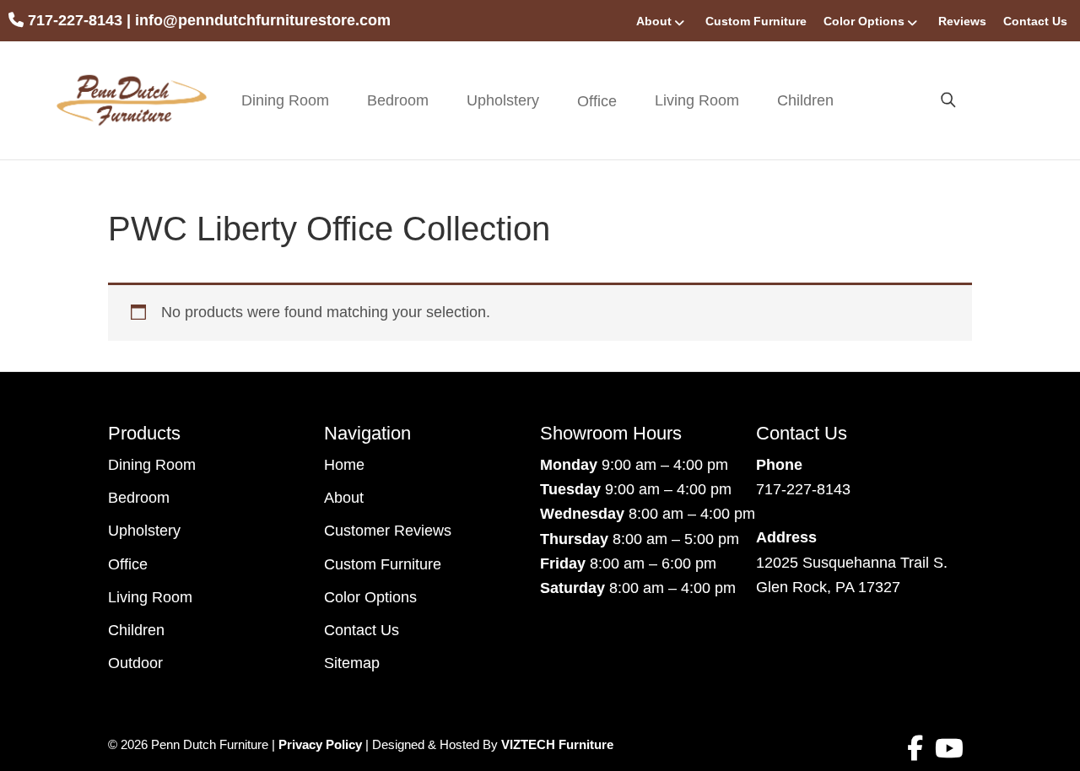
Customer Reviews (387, 530)
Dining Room (285, 100)
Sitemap (352, 663)
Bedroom (398, 100)
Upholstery (503, 100)
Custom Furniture (756, 21)
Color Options (864, 21)
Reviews (962, 21)
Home (344, 464)
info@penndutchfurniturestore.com (263, 20)
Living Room (697, 100)
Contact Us (1035, 21)
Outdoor (135, 663)
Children (805, 100)
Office (128, 564)
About (654, 21)
